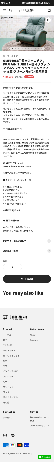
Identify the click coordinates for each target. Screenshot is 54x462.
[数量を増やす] (18, 267)
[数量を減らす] (7, 267)
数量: (5, 261)
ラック (6, 392)
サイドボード (9, 350)
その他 (6, 402)
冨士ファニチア (10, 55)
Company (35, 340)
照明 (5, 360)
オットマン (8, 386)
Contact (7, 417)
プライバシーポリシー (40, 425)
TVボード (7, 345)
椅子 (5, 340)
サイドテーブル (10, 397)
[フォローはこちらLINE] (13, 435)
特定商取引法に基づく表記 (40, 419)
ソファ (6, 366)
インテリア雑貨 (10, 371)
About (33, 334)
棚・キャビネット (11, 355)
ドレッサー (8, 376)
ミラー (6, 381)
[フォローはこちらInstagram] (5, 435)
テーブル (7, 334)
